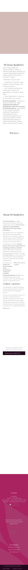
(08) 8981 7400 (16, 498)
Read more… (6, 308)
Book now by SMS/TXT (12, 353)
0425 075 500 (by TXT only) (18, 500)
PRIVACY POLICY (17, 568)
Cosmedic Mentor (8, 255)
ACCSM (18, 275)
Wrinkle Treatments (14, 547)
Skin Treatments (14, 552)
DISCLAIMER (6, 568)
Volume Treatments (14, 549)
